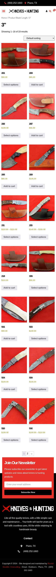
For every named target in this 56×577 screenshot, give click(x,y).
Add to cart (37, 85)
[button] (3, 11)
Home (4, 18)
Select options (11, 85)
